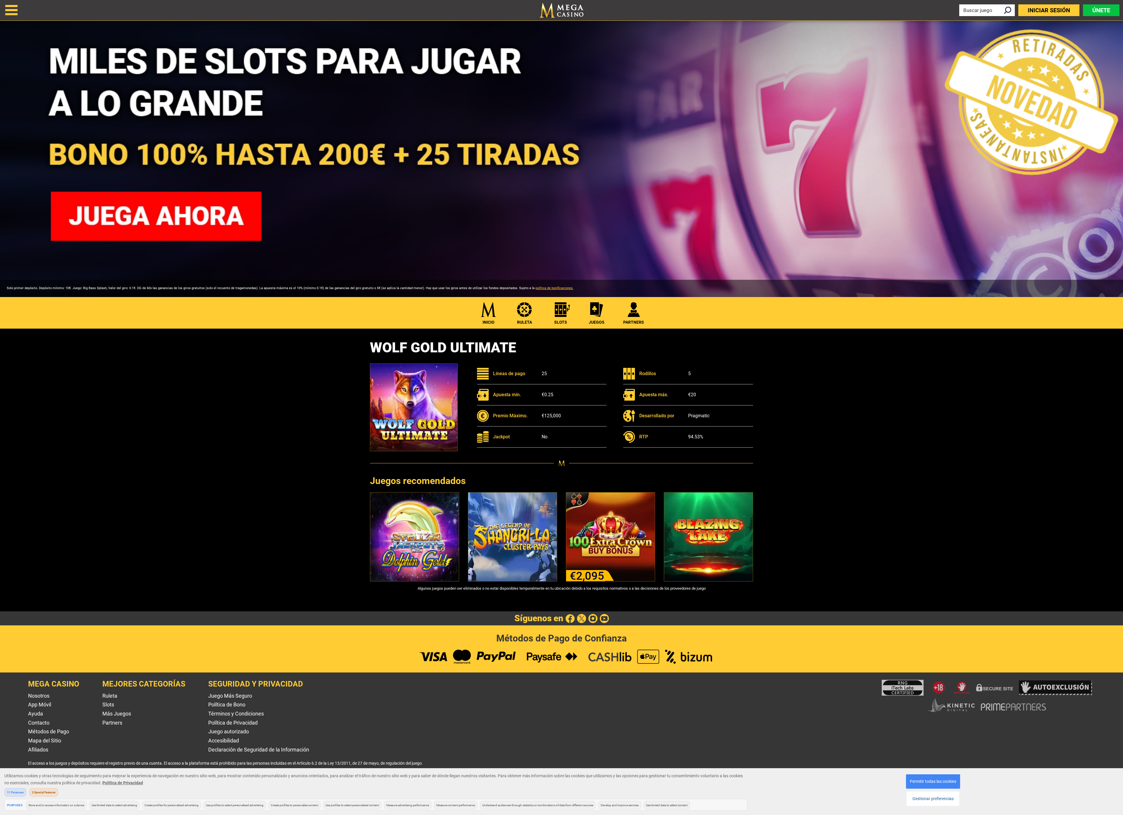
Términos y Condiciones (236, 714)
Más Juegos (116, 714)
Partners (112, 723)
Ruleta (524, 322)
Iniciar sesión (1049, 10)
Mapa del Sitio (44, 740)
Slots (560, 322)
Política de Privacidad (233, 723)
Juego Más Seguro (230, 696)
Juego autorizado (228, 731)
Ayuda (35, 714)
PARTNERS (633, 322)
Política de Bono (226, 704)
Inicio (489, 322)
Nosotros (38, 696)
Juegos (596, 322)
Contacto (38, 723)
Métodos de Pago (48, 731)
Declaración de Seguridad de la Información (258, 750)
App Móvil (39, 704)
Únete (1101, 10)
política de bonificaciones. (554, 288)
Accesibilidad (223, 740)
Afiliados (38, 750)
